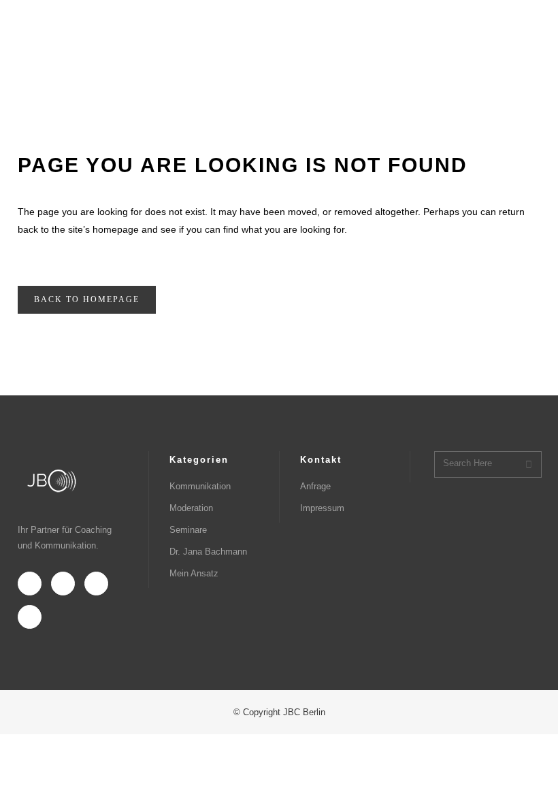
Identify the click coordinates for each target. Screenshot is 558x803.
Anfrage (315, 486)
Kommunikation (200, 486)
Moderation (191, 508)
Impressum (322, 508)
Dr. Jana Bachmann (208, 551)
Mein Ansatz (193, 573)
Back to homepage (87, 299)
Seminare (188, 530)
